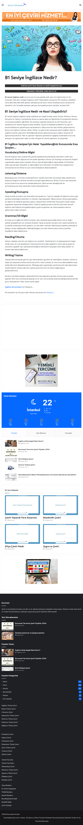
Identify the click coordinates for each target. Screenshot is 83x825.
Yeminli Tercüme (7, 760)
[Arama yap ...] (80, 5)
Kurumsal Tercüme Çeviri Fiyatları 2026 (34, 449)
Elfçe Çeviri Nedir (14, 546)
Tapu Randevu (7, 785)
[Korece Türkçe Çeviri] (11, 468)
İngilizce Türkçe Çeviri (9, 705)
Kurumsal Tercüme (13, 814)
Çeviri (5, 685)
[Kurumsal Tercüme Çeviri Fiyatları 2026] (11, 452)
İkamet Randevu (7, 795)
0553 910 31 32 (50, 91)
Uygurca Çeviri (51, 546)
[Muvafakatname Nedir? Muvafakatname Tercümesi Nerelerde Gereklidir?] (11, 477)
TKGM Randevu (7, 792)
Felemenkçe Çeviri (8, 766)
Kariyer (5, 695)
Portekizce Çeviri (7, 734)
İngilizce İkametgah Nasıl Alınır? (31, 441)
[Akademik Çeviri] (60, 505)
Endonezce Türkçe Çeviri (10, 744)
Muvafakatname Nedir (9, 799)
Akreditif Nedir (6, 802)
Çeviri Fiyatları (7, 805)
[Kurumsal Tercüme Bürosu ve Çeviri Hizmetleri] (17, 5)
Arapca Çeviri (6, 737)
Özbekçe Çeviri (7, 776)
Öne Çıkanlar (7, 699)
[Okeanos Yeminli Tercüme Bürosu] (41, 16)
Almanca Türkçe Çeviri (9, 719)
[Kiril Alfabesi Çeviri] (11, 460)
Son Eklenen (41, 433)
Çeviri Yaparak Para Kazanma (21, 517)
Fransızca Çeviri (7, 712)
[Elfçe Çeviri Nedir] (22, 534)
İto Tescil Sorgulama (9, 789)
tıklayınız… (51, 292)
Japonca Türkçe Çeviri (9, 773)
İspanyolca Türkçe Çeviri (10, 715)
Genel (5, 681)
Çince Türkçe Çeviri (8, 748)
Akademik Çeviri (52, 517)
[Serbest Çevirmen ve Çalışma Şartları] (8, 636)
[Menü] (3, 5)
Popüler (14, 433)
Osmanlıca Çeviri (7, 741)
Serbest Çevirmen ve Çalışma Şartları (29, 633)
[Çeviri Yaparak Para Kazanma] (22, 505)
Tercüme (29, 818)
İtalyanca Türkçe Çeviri (10, 722)
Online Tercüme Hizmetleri (43, 818)
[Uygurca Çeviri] (60, 534)
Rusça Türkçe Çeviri (9, 709)
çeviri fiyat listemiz (35, 86)
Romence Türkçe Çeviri (10, 770)
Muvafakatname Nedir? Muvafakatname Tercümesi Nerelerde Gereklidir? (47, 475)
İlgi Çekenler (7, 692)
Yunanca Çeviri (7, 751)
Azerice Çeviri (6, 754)
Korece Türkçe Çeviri (26, 465)
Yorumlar (68, 433)
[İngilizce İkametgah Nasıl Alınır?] (11, 443)
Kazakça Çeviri (7, 780)
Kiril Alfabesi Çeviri (25, 459)
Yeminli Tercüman (8, 763)
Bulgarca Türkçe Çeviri (9, 725)
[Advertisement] (41, 328)
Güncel (5, 688)
